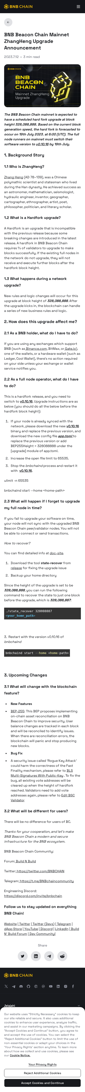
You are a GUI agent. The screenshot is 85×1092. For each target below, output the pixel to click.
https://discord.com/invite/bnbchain (33, 896)
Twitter (24, 924)
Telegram (63, 924)
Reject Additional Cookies (42, 1073)
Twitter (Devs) (43, 924)
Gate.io (70, 348)
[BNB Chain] (18, 6)
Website (10, 924)
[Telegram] (49, 956)
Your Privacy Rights (42, 1064)
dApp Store (13, 929)
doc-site (56, 553)
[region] (42, 1049)
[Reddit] (62, 956)
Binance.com (36, 348)
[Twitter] (23, 956)
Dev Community (42, 934)
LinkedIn (61, 929)
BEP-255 (17, 711)
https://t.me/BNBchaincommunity (46, 881)
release (16, 568)
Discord (46, 929)
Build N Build (25, 861)
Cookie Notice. (20, 1055)
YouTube (31, 929)
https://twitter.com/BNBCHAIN (40, 871)
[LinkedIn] (36, 956)
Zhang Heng (13, 177)
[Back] (8, 22)
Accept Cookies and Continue (42, 1083)
